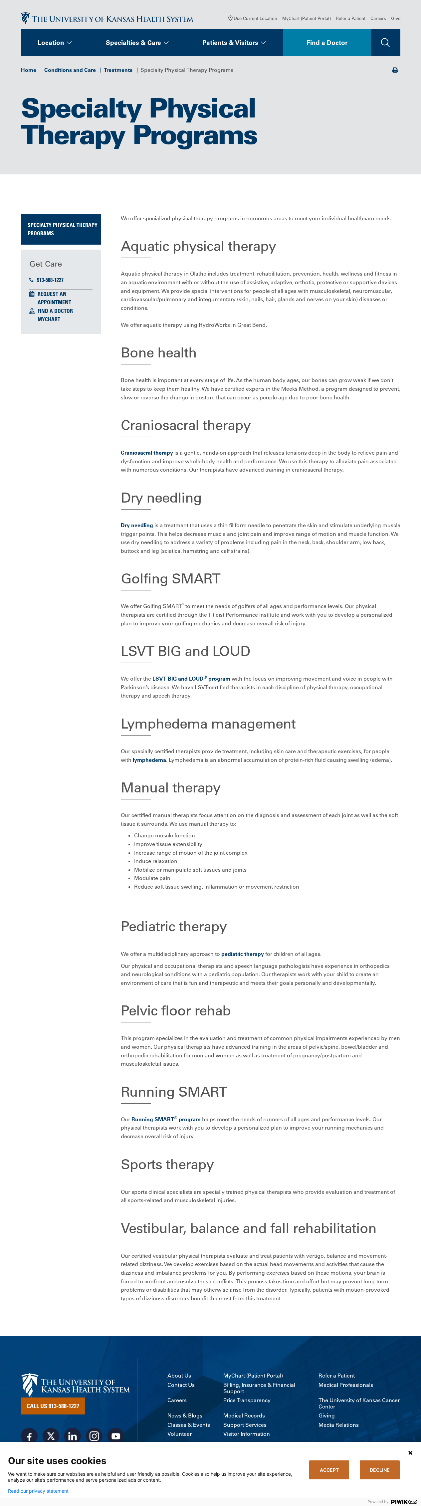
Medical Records (244, 1415)
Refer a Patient (350, 18)
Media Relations (338, 1425)
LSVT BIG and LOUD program (191, 678)
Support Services (245, 1425)
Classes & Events (188, 1425)
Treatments (118, 70)
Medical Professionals (345, 1385)
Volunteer (179, 1434)
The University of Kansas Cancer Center (359, 1403)
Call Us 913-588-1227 (53, 1405)
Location (51, 43)
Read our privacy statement (38, 1491)
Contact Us (181, 1385)
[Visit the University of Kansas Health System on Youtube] (115, 1436)
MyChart (49, 319)
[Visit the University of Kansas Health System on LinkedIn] (72, 1436)
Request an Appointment (54, 298)
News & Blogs (184, 1415)
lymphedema (149, 759)
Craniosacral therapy (147, 452)
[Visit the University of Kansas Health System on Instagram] (94, 1436)
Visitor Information (246, 1434)
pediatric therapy (242, 954)
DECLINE (380, 1470)
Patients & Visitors (230, 43)
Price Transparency (247, 1400)
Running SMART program (165, 1119)
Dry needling (137, 525)
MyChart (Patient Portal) (306, 18)
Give (395, 18)
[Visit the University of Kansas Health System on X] (51, 1436)
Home (28, 70)
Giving (326, 1415)
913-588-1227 (50, 280)
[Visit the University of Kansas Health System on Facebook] (29, 1436)
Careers (378, 18)
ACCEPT (329, 1470)
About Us (179, 1376)
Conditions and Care (70, 70)
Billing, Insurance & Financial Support (259, 1388)
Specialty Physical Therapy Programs (63, 229)
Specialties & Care (133, 43)
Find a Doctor (327, 43)
